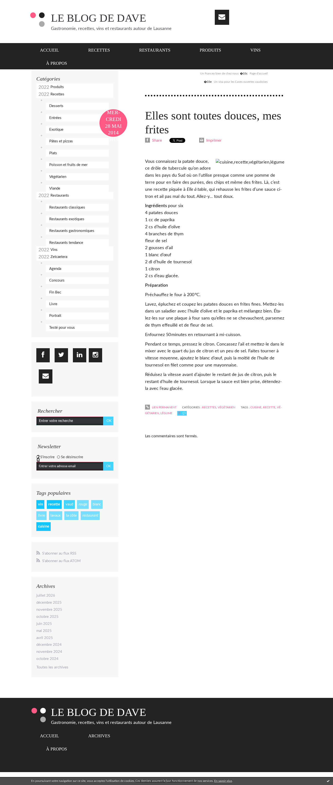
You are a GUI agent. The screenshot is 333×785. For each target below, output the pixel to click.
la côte (71, 515)
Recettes (99, 50)
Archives (99, 735)
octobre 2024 (47, 659)
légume (166, 413)
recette (54, 504)
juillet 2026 (45, 595)
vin (40, 504)
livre (41, 515)
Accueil (49, 50)
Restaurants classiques (67, 207)
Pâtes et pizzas (61, 141)
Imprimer (213, 140)
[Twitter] (61, 355)
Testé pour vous (62, 327)
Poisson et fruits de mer (68, 165)
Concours (57, 280)
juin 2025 (44, 624)
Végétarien (57, 177)
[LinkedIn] (79, 355)
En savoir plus (223, 780)
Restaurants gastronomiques (71, 231)
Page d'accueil (259, 73)
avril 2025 (44, 638)
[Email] (222, 17)
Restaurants (154, 50)
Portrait (55, 316)
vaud (69, 504)
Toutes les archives (52, 667)
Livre (53, 304)
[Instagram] (95, 355)
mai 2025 (44, 631)
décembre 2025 (49, 602)
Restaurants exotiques (66, 219)
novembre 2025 (49, 610)
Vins (255, 50)
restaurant (90, 515)
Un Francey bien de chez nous (219, 73)
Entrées (55, 118)
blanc (97, 504)
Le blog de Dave (98, 18)
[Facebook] (43, 355)
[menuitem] (52, 49)
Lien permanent (163, 407)
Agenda (55, 269)
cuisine (43, 526)
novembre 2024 (49, 652)
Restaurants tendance (66, 243)
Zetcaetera (58, 257)
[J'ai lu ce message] (328, 781)
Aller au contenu (16, 4)
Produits (210, 50)
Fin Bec (55, 292)
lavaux (55, 515)
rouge (83, 504)
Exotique (56, 129)
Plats (53, 153)
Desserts (56, 106)
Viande (54, 188)
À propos (56, 63)
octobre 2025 (47, 617)
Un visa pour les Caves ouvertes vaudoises (241, 81)
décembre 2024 (49, 645)
